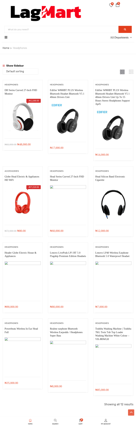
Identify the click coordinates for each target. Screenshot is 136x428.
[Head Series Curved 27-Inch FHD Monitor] (68, 187)
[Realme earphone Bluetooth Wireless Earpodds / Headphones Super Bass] (68, 343)
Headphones (11, 84)
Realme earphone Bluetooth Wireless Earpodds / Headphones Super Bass (66, 332)
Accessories (12, 171)
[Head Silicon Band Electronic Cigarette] (113, 187)
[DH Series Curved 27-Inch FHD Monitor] (23, 101)
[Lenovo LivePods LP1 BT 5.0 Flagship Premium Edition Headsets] (68, 264)
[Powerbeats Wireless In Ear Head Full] (23, 340)
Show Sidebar (15, 65)
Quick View (22, 129)
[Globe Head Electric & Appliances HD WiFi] (23, 187)
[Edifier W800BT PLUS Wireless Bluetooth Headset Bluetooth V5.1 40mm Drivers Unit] (68, 104)
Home (6, 48)
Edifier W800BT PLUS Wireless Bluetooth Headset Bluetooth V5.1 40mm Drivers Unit (67, 93)
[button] (117, 5)
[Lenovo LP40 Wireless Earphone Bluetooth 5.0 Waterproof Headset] (113, 264)
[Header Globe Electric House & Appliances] (23, 264)
